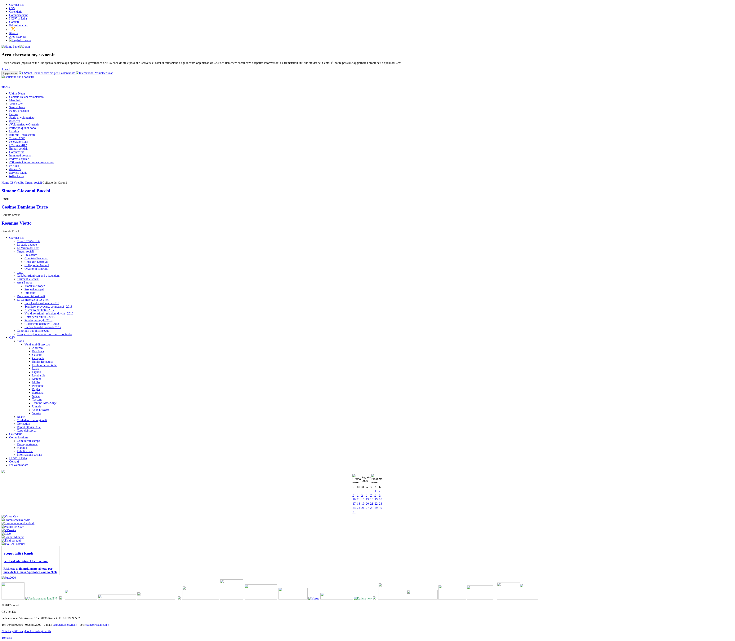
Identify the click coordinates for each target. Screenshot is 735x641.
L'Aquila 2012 (18, 145)
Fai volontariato (18, 25)
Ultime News (17, 93)
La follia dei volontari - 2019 (41, 303)
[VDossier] (9, 530)
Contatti (14, 22)
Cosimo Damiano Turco (25, 206)
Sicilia (36, 396)
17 (354, 503)
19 (362, 503)
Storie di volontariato (21, 117)
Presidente (30, 255)
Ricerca (13, 33)
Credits (46, 631)
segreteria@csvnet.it (65, 624)
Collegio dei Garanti (36, 265)
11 (358, 499)
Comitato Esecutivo (36, 258)
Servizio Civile (18, 172)
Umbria (36, 406)
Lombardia (38, 375)
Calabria (37, 354)
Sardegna (37, 392)
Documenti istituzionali (31, 296)
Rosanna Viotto (17, 223)
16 (380, 499)
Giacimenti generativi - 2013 (41, 323)
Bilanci (21, 416)
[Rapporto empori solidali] (18, 523)
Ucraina (14, 131)
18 (358, 503)
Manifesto (15, 100)
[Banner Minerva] (13, 537)
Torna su (7, 637)
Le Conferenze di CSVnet (32, 299)
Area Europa (24, 282)
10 (354, 499)
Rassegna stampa (27, 444)
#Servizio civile (18, 141)
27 (367, 507)
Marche (36, 378)
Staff (20, 272)
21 (371, 503)
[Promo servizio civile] (16, 519)
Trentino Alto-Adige (44, 403)
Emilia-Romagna (42, 361)
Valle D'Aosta (40, 409)
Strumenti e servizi (28, 279)
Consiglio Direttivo (36, 261)
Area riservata (17, 36)
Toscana (37, 399)
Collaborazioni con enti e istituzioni (38, 275)
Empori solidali (18, 148)
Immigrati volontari (20, 155)
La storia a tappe (27, 244)
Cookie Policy (33, 631)
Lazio (35, 368)
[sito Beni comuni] (13, 544)
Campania (38, 358)
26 (362, 507)
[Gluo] (6, 533)
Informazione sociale (29, 454)
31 (354, 512)
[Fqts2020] (9, 577)
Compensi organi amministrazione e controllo (44, 334)
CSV (12, 8)
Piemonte (37, 385)
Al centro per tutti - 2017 (39, 310)
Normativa (23, 423)
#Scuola (14, 165)
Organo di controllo (36, 268)
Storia (20, 341)
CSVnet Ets (16, 4)
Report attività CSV (29, 427)
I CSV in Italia (18, 18)
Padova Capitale (19, 158)
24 (354, 507)
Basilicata (38, 351)
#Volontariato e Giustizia (24, 124)
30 (380, 507)
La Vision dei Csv (28, 248)
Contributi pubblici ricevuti (33, 330)
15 (376, 499)
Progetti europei (34, 289)
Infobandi (30, 292)
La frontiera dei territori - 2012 (42, 327)
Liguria (36, 372)
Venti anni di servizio (37, 344)
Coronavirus (16, 152)
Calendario (15, 11)
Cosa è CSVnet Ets (28, 241)
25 (358, 507)
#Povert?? (15, 169)
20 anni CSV (17, 138)
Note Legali (9, 631)
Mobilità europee (34, 286)
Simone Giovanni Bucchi (26, 190)
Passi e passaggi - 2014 (38, 320)
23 (380, 503)
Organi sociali (33, 182)
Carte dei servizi (26, 430)
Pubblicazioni (25, 451)
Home (5, 182)
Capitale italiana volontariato (26, 97)
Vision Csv (16, 103)
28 (371, 507)
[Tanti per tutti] (11, 540)
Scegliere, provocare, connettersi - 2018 (48, 306)
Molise (36, 382)
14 (371, 499)
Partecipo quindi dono (22, 128)
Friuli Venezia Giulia (44, 365)
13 (367, 499)
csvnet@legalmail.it (97, 624)
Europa (13, 114)
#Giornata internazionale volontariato (31, 162)
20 (367, 503)
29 (376, 507)
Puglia (36, 389)
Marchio (22, 447)
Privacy (20, 631)
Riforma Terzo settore (22, 134)
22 (376, 503)
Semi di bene (17, 107)
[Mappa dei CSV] (13, 526)
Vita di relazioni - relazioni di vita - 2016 (48, 313)
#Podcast (14, 121)
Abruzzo (37, 347)
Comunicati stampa (28, 440)
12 (362, 499)
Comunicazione (18, 15)
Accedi (6, 69)
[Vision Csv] (10, 516)
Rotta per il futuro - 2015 (39, 316)
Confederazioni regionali (32, 420)
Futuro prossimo (19, 110)
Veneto (36, 413)
